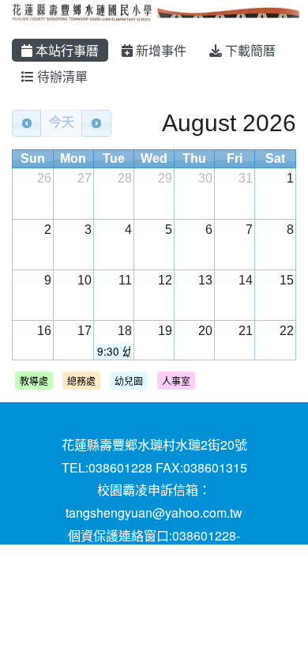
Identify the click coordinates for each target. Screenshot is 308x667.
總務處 (81, 380)
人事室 (176, 380)
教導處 (34, 380)
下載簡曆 (249, 50)
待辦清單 (61, 76)
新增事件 (159, 50)
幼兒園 (129, 380)
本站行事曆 (65, 50)
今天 (61, 122)
